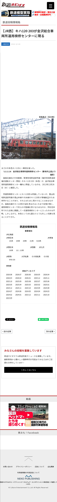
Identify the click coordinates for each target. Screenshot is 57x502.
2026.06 (28, 274)
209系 (25, 241)
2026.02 (18, 278)
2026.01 (28, 278)
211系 (32, 241)
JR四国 (32, 247)
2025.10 (9, 281)
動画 (28, 399)
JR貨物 (9, 256)
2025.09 (18, 281)
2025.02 (37, 284)
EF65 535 (12, 259)
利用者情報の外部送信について (28, 472)
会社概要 (51, 466)
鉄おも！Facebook (28, 432)
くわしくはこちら (28, 370)
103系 (11, 250)
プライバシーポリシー (24, 466)
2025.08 (28, 281)
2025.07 (37, 281)
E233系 (38, 241)
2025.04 (18, 284)
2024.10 (28, 288)
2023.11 (37, 294)
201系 (11, 241)
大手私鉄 (24, 256)
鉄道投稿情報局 (28, 226)
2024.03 (46, 291)
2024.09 (37, 288)
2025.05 (9, 284)
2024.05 (28, 291)
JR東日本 (9, 237)
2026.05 (37, 274)
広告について (39, 466)
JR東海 (50, 237)
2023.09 (9, 298)
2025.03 (28, 284)
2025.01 (46, 284)
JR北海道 (9, 234)
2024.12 (9, 288)
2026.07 (18, 274)
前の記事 (7, 331)
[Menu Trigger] (50, 5)
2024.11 (18, 288)
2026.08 (9, 274)
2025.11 (46, 278)
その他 (46, 256)
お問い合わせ (8, 466)
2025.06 (46, 281)
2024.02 (9, 294)
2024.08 (46, 288)
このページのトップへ (28, 459)
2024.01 (18, 294)
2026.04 (46, 274)
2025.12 (37, 278)
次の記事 (49, 331)
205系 (18, 241)
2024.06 (18, 291)
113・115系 (20, 250)
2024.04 (37, 291)
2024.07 (9, 291)
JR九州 (41, 247)
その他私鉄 (36, 256)
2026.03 (9, 278)
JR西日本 (5, 44)
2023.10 (46, 294)
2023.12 (28, 294)
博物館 (8, 266)
